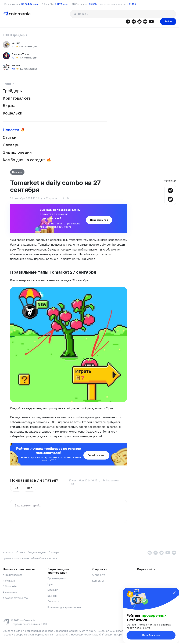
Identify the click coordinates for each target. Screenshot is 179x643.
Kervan (16, 65)
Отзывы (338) (31, 46)
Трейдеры (13, 90)
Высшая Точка (20, 54)
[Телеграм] (133, 21)
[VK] (128, 21)
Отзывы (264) (31, 57)
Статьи (9, 137)
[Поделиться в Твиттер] (170, 198)
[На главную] (17, 13)
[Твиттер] (139, 21)
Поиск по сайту (75, 14)
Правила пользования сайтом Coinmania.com (30, 558)
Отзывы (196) (31, 69)
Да (16, 487)
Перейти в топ (99, 219)
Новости (11, 130)
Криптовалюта (17, 98)
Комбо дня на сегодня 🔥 (27, 160)
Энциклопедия (17, 152)
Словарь (11, 145)
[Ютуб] (151, 21)
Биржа (9, 105)
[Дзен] (145, 21)
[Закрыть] (174, 593)
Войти (168, 21)
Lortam (16, 42)
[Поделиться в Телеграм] (170, 190)
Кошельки (12, 113)
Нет (29, 487)
